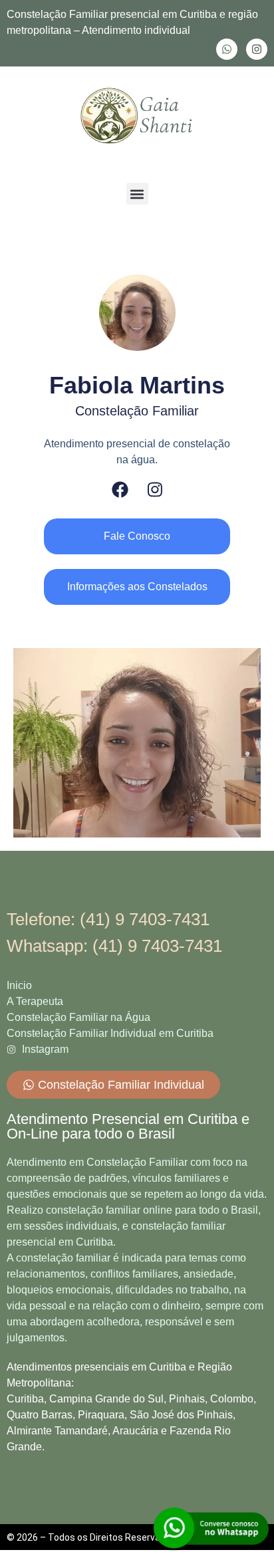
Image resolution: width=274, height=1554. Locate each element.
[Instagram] (256, 49)
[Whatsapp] (226, 49)
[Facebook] (120, 489)
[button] (137, 194)
